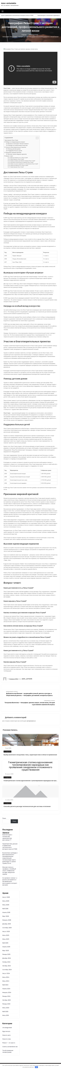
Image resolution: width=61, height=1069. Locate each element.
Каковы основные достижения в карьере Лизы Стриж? (23, 160)
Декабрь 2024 (6, 958)
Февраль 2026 (6, 920)
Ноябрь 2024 (6, 962)
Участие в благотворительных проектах (16, 147)
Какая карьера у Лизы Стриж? (17, 159)
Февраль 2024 (6, 992)
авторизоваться (31, 721)
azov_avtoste (27, 679)
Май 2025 (5, 943)
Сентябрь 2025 (7, 928)
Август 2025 (6, 931)
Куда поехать (6, 1031)
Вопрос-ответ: (9, 156)
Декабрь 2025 (6, 924)
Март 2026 (5, 916)
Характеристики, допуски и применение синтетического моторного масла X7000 (9, 846)
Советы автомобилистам (9, 1047)
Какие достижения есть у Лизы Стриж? (19, 157)
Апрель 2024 (6, 989)
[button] (36, 138)
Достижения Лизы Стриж (11, 140)
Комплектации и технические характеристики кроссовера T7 (7, 837)
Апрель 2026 (6, 912)
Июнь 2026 (5, 905)
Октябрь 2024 (6, 966)
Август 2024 (6, 973)
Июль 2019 (5, 1015)
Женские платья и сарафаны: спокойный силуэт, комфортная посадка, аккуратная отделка (9, 870)
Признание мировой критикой (13, 152)
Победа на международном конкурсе (15, 142)
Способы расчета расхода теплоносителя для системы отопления (27, 806)
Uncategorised (7, 751)
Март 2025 (5, 950)
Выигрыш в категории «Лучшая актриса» (18, 143)
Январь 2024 (6, 996)
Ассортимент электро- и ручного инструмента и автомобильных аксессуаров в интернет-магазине (10, 881)
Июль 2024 (5, 977)
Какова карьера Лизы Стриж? (17, 167)
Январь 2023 (6, 1004)
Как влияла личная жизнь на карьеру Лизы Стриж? (22, 162)
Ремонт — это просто (8, 1043)
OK (36, 1067)
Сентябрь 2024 (7, 970)
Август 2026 (6, 897)
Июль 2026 (5, 901)
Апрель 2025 (6, 947)
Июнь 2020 (5, 1008)
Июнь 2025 (5, 939)
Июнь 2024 (5, 981)
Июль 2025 (5, 935)
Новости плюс (6, 1039)
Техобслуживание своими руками (7, 1051)
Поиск (4, 818)
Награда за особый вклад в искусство (18, 145)
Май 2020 (5, 1011)
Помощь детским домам (14, 149)
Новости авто (6, 1035)
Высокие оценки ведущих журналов (17, 154)
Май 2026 (5, 909)
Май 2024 (5, 985)
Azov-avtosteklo (8, 3)
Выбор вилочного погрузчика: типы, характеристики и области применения (30, 755)
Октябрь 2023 (6, 1000)
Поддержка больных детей (15, 150)
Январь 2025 (6, 954)
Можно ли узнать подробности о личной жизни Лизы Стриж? (24, 164)
